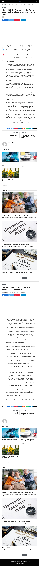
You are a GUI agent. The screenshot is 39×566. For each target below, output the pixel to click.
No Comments (18, 292)
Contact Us (18, 563)
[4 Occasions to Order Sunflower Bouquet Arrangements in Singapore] (10, 173)
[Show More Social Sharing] (28, 20)
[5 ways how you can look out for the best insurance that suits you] (19, 259)
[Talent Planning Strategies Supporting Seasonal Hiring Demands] (10, 157)
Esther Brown (11, 142)
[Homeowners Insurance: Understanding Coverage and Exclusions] (19, 231)
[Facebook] (3, 47)
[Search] (36, 2)
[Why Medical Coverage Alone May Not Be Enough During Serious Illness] (19, 202)
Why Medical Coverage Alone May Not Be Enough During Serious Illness (18, 215)
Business (4, 7)
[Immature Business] (19, 1)
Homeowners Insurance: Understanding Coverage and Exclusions (16, 244)
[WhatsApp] (3, 57)
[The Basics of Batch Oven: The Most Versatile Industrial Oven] (19, 307)
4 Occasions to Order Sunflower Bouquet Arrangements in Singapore (10, 180)
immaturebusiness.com (26, 561)
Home (8, 4)
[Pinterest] (3, 54)
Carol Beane (7, 292)
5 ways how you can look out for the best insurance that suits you (17, 272)
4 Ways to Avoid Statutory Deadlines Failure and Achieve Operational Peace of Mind (28, 164)
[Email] (3, 60)
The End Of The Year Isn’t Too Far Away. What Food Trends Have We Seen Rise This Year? (28, 413)
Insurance (3, 214)
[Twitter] (3, 49)
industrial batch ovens (23, 331)
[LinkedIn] (3, 52)
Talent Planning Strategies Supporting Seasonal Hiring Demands (9, 163)
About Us (22, 563)
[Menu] (3, 2)
